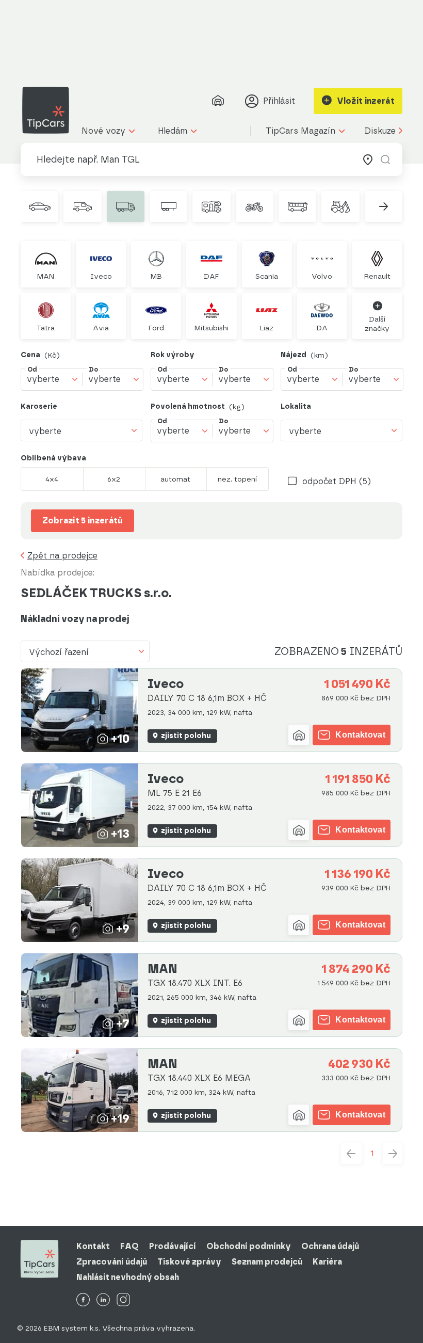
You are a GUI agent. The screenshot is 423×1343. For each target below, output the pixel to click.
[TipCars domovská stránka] (49, 110)
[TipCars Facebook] (83, 1300)
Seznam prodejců (267, 1262)
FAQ (129, 1246)
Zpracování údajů (111, 1262)
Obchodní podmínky (248, 1246)
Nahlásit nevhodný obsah (127, 1277)
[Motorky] (254, 206)
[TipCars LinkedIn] (103, 1300)
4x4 (51, 479)
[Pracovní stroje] (340, 206)
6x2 (113, 479)
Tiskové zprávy (189, 1262)
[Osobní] (39, 206)
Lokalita (296, 406)
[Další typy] (383, 206)
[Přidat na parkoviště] (298, 735)
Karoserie (39, 406)
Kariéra (327, 1262)
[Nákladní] (125, 206)
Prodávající (172, 1246)
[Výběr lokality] (368, 159)
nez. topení (237, 479)
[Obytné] (211, 206)
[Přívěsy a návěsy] (168, 206)
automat (175, 479)
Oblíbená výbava (53, 458)
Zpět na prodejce (62, 556)
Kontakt (93, 1246)
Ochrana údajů (330, 1246)
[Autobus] (297, 206)
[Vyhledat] (385, 159)
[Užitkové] (82, 206)
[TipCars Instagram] (123, 1300)
